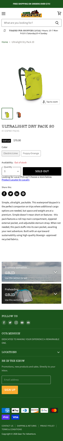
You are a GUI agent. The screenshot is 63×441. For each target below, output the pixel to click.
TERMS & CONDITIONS (12, 429)
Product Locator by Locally (16, 180)
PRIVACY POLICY (47, 425)
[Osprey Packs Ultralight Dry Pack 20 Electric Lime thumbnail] (7, 113)
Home (5, 42)
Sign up (9, 390)
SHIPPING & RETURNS (26, 425)
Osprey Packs (12, 131)
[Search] (57, 23)
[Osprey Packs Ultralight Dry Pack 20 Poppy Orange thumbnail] (19, 113)
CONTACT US (7, 425)
